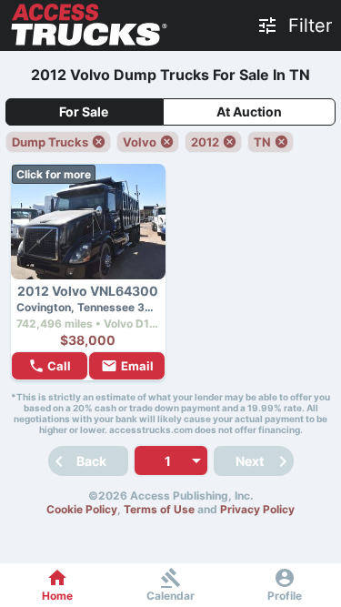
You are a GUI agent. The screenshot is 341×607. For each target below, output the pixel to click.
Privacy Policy (257, 509)
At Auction (249, 111)
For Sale (83, 111)
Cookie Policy (81, 509)
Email (137, 366)
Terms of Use (159, 509)
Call (59, 366)
